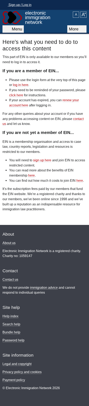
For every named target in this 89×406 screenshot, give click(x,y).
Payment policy (13, 380)
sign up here (42, 160)
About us (9, 243)
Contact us (10, 279)
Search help (11, 324)
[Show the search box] (82, 5)
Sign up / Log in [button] (19, 5)
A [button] (76, 14)
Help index (10, 316)
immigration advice (44, 287)
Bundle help (11, 332)
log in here (20, 85)
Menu (15, 29)
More (74, 29)
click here (16, 95)
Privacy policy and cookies (22, 372)
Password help (13, 340)
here (31, 175)
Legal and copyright (16, 364)
